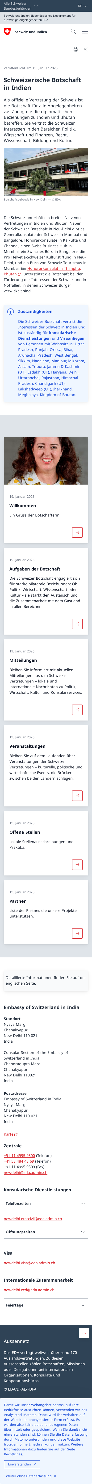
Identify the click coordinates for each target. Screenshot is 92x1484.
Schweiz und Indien (31, 32)
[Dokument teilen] (86, 49)
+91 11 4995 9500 (19, 1155)
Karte (8, 1134)
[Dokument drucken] (75, 49)
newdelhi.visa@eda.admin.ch (29, 1262)
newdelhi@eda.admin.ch (25, 1172)
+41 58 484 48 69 (19, 1161)
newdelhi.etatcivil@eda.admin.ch (33, 1218)
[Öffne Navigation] (85, 31)
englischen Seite (20, 983)
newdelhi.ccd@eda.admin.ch (29, 1289)
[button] (84, 1333)
